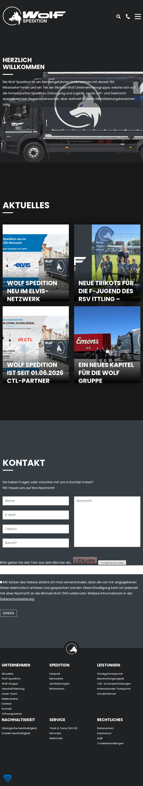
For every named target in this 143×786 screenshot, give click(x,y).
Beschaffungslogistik (110, 678)
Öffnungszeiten (12, 714)
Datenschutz (105, 728)
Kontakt (7, 708)
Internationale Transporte (114, 688)
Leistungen (108, 665)
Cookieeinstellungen (110, 743)
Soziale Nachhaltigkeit (16, 733)
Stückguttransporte (110, 674)
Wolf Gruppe (10, 683)
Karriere (7, 703)
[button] (7, 778)
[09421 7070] (126, 16)
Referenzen (56, 688)
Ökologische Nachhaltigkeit (19, 728)
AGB (100, 738)
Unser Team (9, 694)
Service (57, 719)
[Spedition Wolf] (34, 15)
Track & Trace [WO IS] (63, 728)
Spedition (59, 665)
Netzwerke (56, 678)
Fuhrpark (54, 674)
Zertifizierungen (59, 683)
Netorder (55, 733)
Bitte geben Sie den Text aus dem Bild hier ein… (36, 562)
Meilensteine (10, 699)
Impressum (104, 733)
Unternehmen (16, 665)
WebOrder (56, 738)
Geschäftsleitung (13, 688)
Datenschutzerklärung (17, 599)
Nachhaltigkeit (18, 719)
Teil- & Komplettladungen (114, 683)
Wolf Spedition (11, 678)
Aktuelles (7, 674)
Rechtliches (110, 719)
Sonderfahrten (106, 694)
